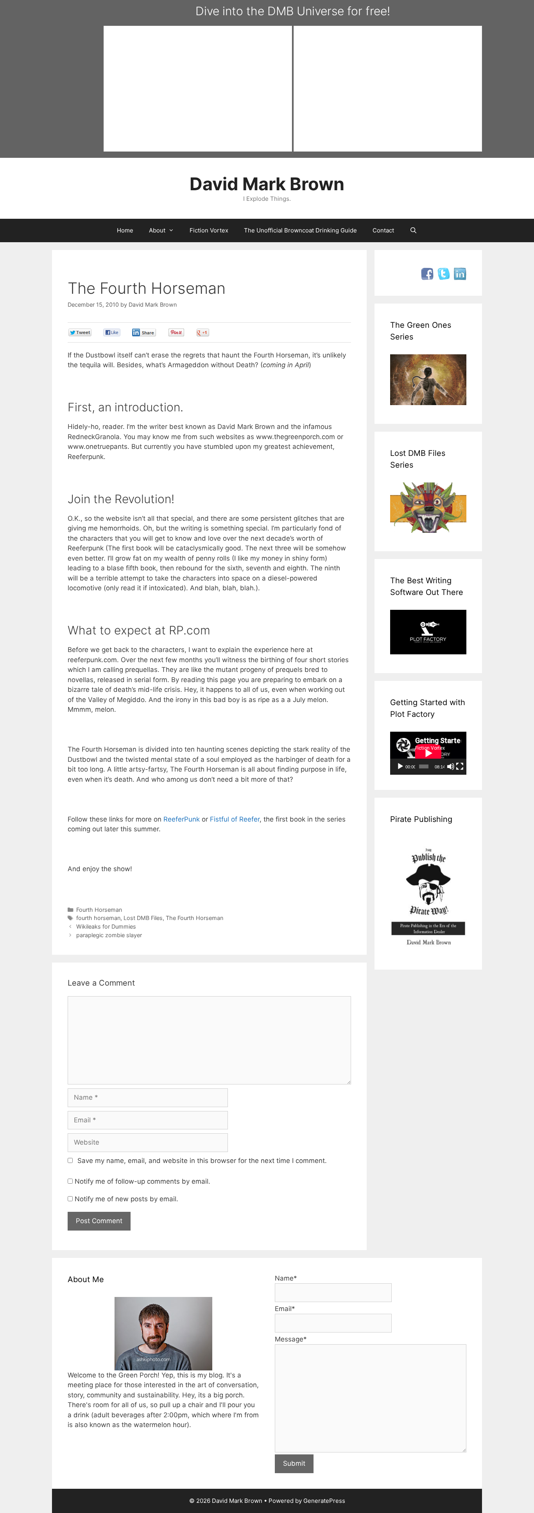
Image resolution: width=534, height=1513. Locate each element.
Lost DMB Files (143, 918)
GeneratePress (324, 1500)
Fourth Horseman (99, 909)
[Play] (400, 766)
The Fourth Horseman (194, 918)
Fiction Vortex (209, 230)
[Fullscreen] (460, 766)
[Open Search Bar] (413, 230)
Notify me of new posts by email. (126, 1199)
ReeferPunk (181, 819)
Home (125, 230)
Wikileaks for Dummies (106, 926)
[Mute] (451, 766)
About (157, 230)
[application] (428, 753)
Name (286, 1278)
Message (291, 1339)
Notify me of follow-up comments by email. (142, 1181)
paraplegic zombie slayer (109, 935)
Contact (383, 230)
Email (285, 1309)
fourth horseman (98, 918)
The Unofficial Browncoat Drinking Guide (300, 230)
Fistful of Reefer (235, 819)
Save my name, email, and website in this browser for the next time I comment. (202, 1161)
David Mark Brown (267, 184)
